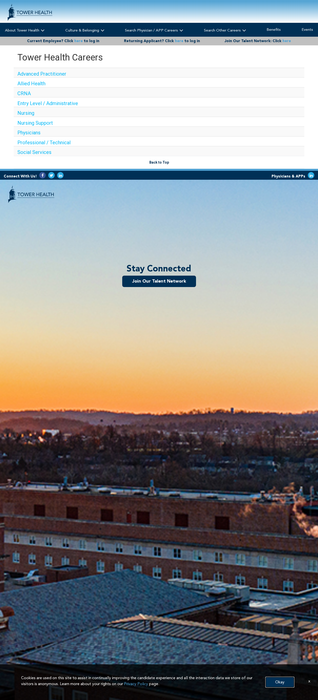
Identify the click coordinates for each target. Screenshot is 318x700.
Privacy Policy (136, 683)
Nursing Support (35, 123)
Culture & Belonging (82, 30)
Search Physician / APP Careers (152, 30)
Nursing (25, 113)
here (78, 41)
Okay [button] (279, 682)
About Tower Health (22, 30)
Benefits (274, 29)
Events (307, 29)
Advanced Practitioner (41, 74)
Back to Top (159, 162)
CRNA (24, 93)
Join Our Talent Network (159, 281)
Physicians (28, 133)
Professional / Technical (44, 143)
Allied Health (31, 84)
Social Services (34, 152)
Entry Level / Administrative (47, 103)
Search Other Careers (223, 30)
